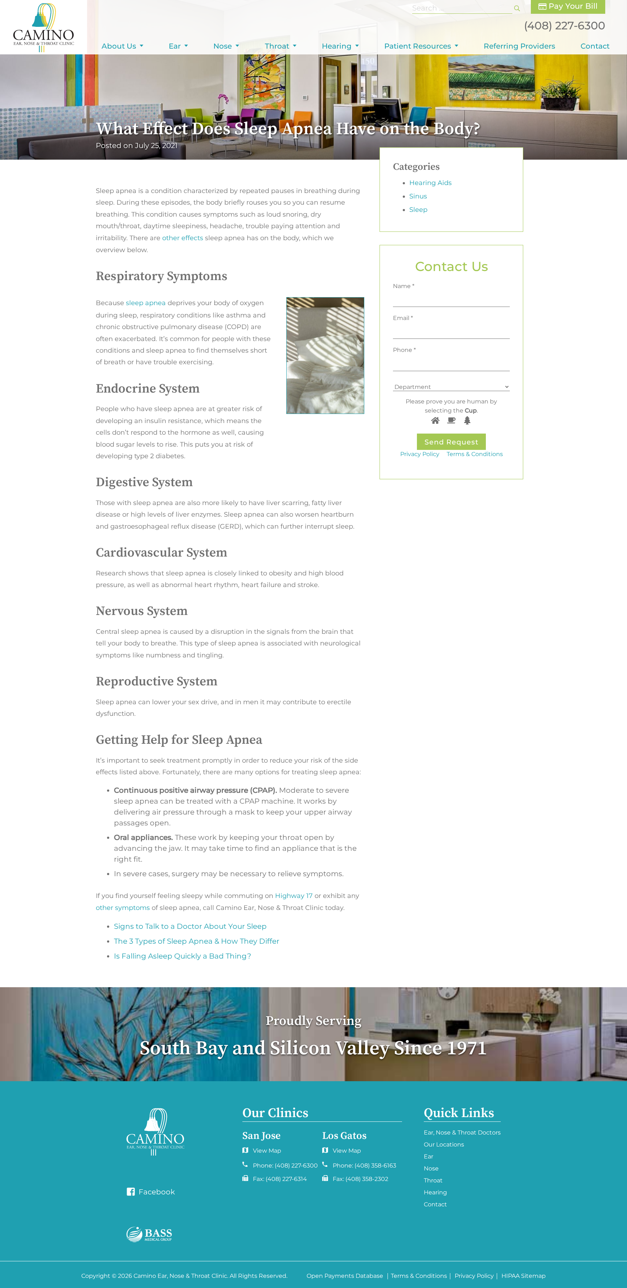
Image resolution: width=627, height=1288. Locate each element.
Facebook (156, 1191)
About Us (119, 46)
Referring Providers (519, 46)
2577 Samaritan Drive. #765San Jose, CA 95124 (340, 1152)
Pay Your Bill (572, 6)
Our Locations (444, 1144)
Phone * (404, 349)
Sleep (418, 210)
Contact (595, 46)
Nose (222, 46)
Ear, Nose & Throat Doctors (462, 1132)
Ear (175, 46)
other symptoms (123, 908)
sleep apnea (146, 303)
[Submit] (517, 8)
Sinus (418, 196)
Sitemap (533, 1276)
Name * (403, 286)
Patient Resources (417, 46)
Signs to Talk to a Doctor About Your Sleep (190, 926)
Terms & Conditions (475, 454)
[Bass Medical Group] (149, 1235)
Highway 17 (294, 896)
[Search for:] (463, 8)
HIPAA (510, 1276)
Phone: (285, 1165)
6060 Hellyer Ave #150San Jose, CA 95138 (260, 1152)
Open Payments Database (345, 1276)
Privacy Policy (419, 454)
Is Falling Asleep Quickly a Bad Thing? (182, 956)
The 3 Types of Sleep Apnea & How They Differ (196, 941)
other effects (182, 238)
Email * (403, 317)
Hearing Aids (430, 183)
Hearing (337, 46)
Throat (277, 46)
